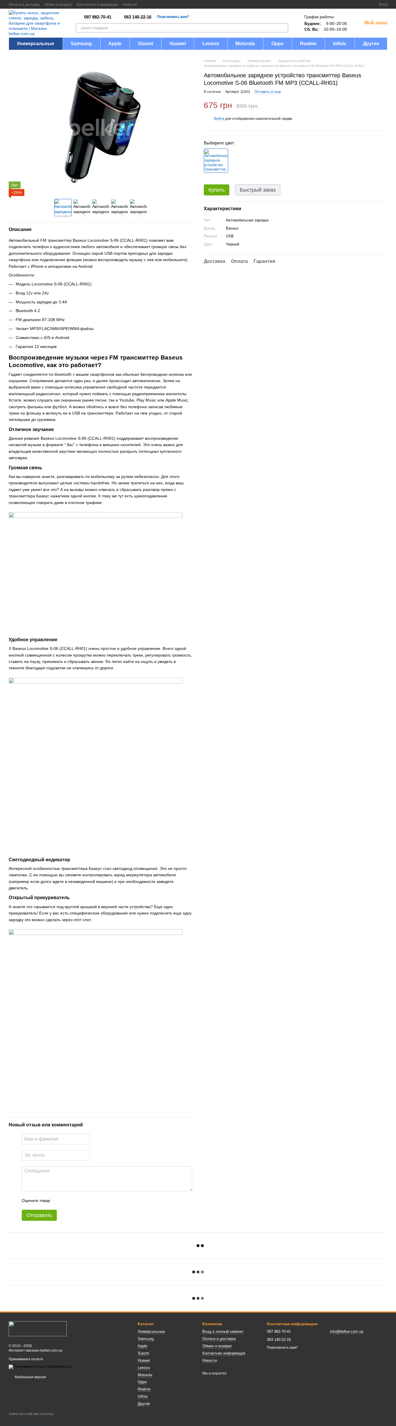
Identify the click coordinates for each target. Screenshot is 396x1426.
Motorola (245, 43)
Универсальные (35, 43)
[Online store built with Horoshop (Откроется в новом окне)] (31, 1419)
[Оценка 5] (96, 1200)
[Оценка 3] (78, 1200)
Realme (308, 43)
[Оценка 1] (59, 1200)
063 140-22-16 (137, 17)
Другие (371, 43)
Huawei (178, 43)
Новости (130, 5)
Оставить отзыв (268, 92)
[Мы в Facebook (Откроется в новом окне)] (145, 4)
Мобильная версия (30, 1377)
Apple (114, 43)
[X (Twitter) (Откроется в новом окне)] (152, 4)
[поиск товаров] (283, 27)
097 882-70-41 (97, 17)
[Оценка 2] (69, 1200)
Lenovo (210, 43)
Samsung (81, 43)
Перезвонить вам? (173, 17)
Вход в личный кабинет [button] (223, 1331)
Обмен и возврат (58, 5)
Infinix (339, 43)
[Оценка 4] (87, 1200)
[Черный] (216, 161)
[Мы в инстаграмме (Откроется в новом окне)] (159, 4)
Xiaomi (145, 43)
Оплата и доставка (24, 5)
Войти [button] (219, 119)
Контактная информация (97, 5)
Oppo (277, 43)
